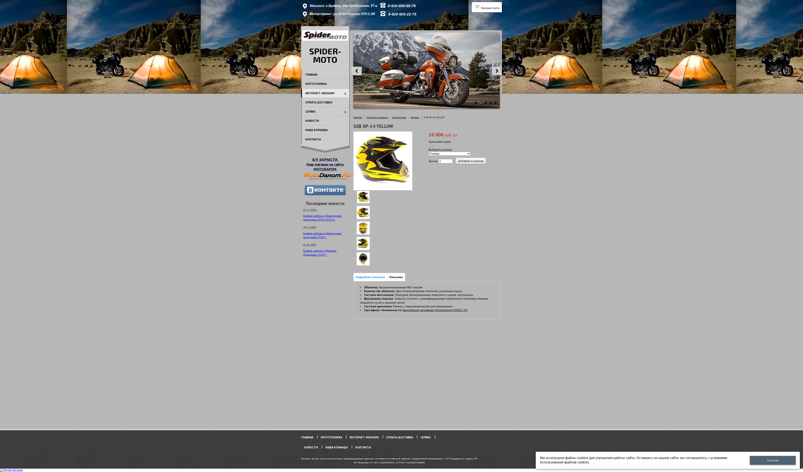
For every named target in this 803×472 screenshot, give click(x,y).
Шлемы (415, 117)
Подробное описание (370, 277)
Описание (396, 277)
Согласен (773, 460)
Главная (357, 117)
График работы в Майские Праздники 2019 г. (319, 252)
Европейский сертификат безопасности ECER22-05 (435, 310)
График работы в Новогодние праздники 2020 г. (322, 235)
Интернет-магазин (377, 117)
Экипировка (399, 117)
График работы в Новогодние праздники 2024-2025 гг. (322, 217)
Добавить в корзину (471, 161)
